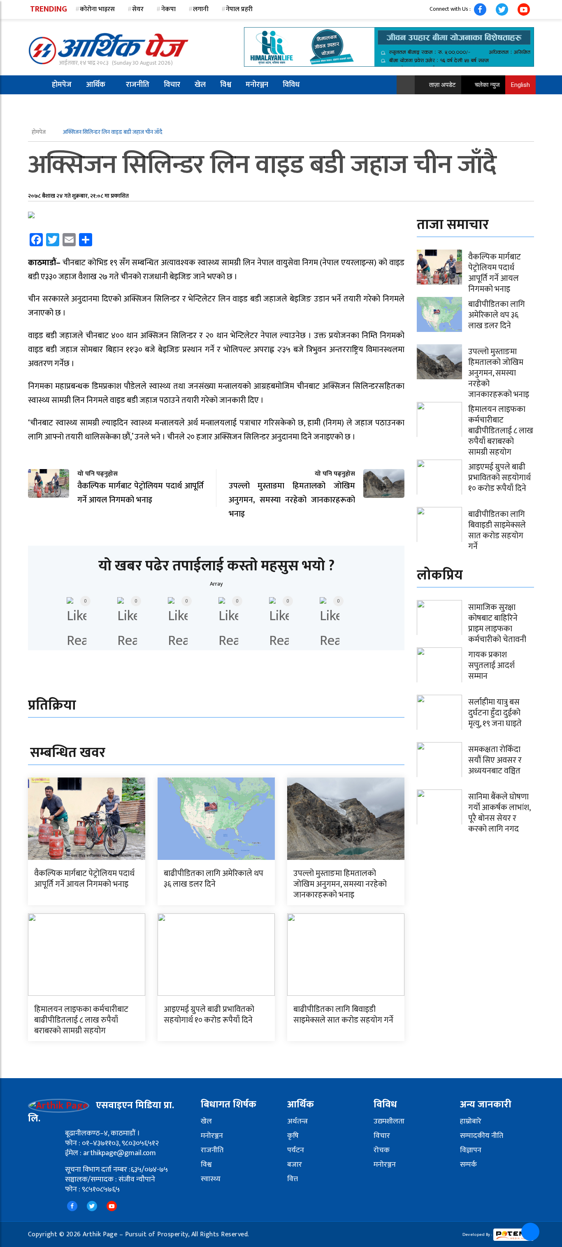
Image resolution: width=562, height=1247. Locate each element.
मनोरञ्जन (257, 85)
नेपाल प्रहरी (239, 9)
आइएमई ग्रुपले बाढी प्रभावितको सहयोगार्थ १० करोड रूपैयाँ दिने (209, 1014)
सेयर (138, 9)
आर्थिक (95, 85)
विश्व (225, 85)
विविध (291, 85)
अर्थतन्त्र (297, 1121)
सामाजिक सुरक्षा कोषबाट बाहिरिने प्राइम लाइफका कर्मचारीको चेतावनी (497, 623)
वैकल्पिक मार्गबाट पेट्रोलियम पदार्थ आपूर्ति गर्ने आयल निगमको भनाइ (84, 878)
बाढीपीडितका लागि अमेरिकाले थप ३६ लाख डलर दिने (213, 878)
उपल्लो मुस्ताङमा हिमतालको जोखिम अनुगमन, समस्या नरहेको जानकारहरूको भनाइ (340, 884)
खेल (200, 85)
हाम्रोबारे (470, 1121)
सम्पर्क (468, 1164)
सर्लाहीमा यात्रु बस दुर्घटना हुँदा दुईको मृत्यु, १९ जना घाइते (495, 713)
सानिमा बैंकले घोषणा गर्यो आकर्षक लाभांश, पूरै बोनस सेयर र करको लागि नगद (499, 813)
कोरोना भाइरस (97, 9)
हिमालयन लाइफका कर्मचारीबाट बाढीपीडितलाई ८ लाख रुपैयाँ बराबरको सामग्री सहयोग (81, 1020)
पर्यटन (295, 1150)
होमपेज (62, 85)
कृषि (293, 1136)
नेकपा (168, 9)
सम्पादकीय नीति (481, 1136)
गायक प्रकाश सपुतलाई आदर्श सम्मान (491, 665)
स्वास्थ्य (211, 1179)
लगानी (201, 9)
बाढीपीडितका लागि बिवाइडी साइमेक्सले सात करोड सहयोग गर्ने (343, 1014)
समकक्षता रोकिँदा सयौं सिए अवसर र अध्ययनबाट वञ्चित (495, 760)
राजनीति (137, 85)
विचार (172, 85)
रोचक (382, 1150)
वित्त (292, 1179)
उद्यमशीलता (389, 1121)
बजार (294, 1164)
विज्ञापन (470, 1150)
